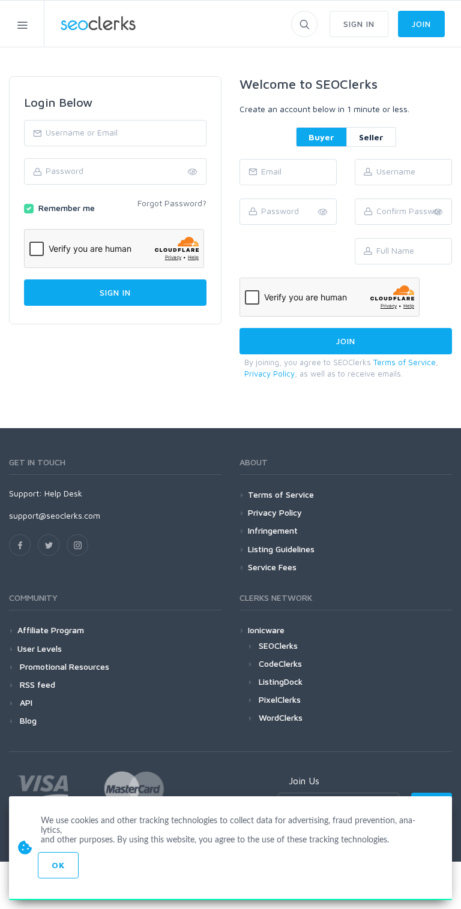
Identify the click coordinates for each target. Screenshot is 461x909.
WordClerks (281, 717)
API (24, 702)
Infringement (273, 530)
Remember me (66, 208)
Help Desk (63, 493)
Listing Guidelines (281, 549)
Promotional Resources (63, 666)
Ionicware (266, 630)
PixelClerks (280, 699)
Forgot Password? (171, 203)
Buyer (321, 137)
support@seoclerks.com (54, 515)
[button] (438, 212)
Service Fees (272, 567)
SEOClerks (278, 645)
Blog (27, 720)
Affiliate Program (50, 630)
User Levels (39, 648)
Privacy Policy (269, 373)
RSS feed (36, 684)
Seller (371, 137)
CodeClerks (280, 663)
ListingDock (281, 681)
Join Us (304, 780)
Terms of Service (404, 362)
